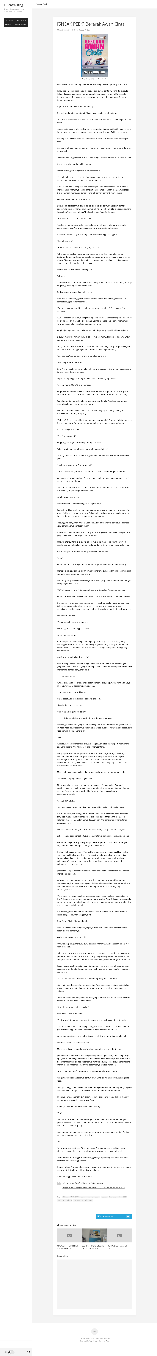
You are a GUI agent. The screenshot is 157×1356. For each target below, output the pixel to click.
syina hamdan (87, 1200)
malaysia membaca (65, 1200)
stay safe (77, 1200)
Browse (8, 25)
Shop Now (9, 20)
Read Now (20, 20)
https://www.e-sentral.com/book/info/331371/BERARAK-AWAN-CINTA (93, 1187)
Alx (107, 1341)
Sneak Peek (41, 4)
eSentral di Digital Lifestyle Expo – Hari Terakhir (93, 1247)
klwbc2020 (123, 1197)
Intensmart (113, 1197)
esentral (104, 1197)
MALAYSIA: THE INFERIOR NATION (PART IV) (67, 1247)
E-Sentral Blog (13, 5)
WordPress (94, 1341)
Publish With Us (20, 25)
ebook (97, 1197)
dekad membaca (87, 1197)
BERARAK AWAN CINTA (71, 1197)
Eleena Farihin (84, 30)
